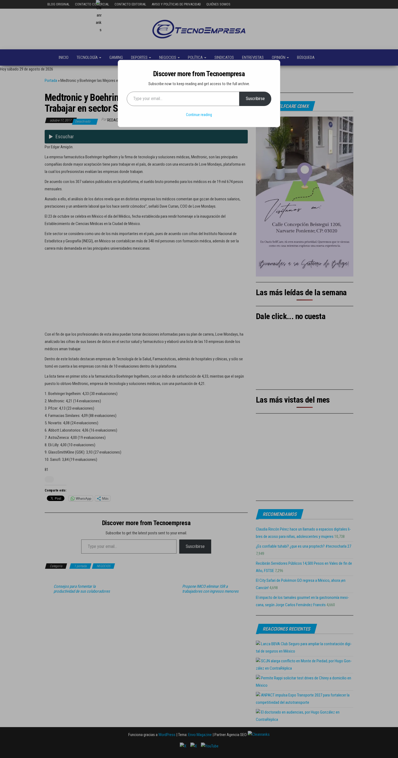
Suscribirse (255, 98)
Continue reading (199, 115)
